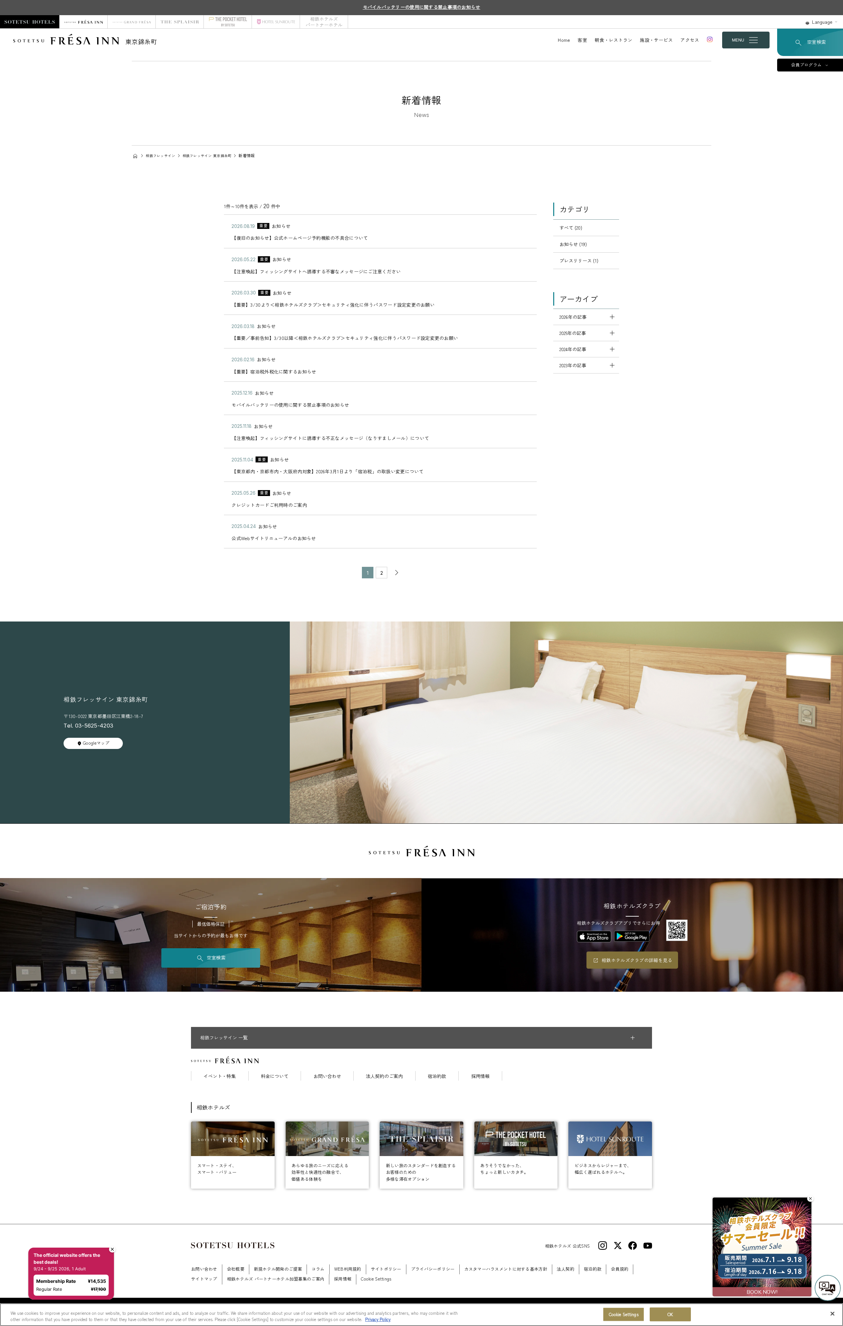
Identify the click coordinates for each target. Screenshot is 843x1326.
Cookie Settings (624, 1314)
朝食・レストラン (613, 40)
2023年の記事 (572, 365)
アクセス (689, 40)
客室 (582, 40)
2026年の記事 (572, 317)
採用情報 (480, 1076)
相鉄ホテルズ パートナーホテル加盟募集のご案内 (275, 1279)
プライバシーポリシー (433, 1269)
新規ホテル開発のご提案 (278, 1269)
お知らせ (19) (573, 244)
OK (670, 1314)
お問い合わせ (327, 1076)
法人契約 (565, 1269)
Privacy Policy (378, 1319)
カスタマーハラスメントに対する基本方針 (505, 1269)
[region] (421, 1314)
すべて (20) (570, 227)
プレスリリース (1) (578, 260)
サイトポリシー (386, 1269)
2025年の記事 (572, 333)
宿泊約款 (437, 1076)
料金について (274, 1076)
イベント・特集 (220, 1076)
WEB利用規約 (347, 1269)
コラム (318, 1269)
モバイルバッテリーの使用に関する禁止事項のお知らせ (421, 7)
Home (564, 40)
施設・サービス (656, 40)
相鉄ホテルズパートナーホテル (324, 21)
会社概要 (235, 1269)
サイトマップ (204, 1279)
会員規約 (619, 1269)
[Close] (832, 1314)
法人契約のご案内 (384, 1076)
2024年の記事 (572, 349)
